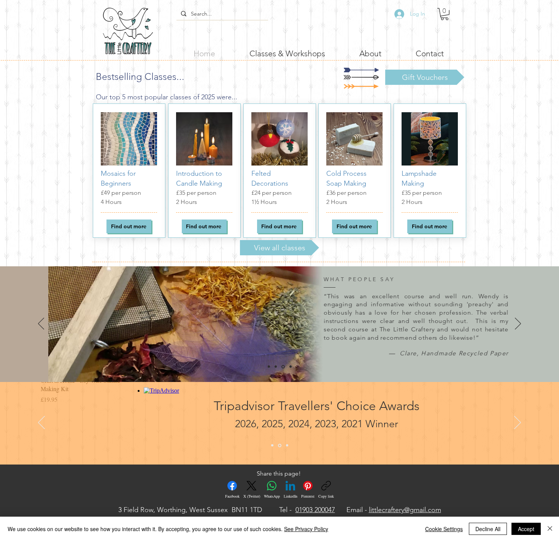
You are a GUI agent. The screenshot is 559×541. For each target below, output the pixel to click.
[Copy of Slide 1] (279, 445)
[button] (444, 14)
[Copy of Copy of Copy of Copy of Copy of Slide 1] (269, 367)
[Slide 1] (272, 445)
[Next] (518, 324)
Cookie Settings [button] (444, 529)
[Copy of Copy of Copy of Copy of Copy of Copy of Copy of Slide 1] (283, 366)
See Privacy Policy (306, 529)
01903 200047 (315, 510)
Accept (526, 529)
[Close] (549, 529)
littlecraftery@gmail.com (405, 510)
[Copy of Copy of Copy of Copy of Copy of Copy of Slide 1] (276, 367)
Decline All (487, 529)
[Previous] (41, 324)
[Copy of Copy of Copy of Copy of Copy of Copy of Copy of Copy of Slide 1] (290, 367)
